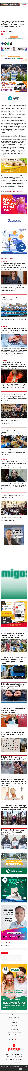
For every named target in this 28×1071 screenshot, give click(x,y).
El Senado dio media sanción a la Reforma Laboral (12, 497)
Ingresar (15, 1025)
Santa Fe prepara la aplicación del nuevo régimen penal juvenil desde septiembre (12, 686)
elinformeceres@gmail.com (14, 1035)
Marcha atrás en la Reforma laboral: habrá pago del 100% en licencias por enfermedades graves (13, 364)
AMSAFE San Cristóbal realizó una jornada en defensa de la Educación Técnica (13, 832)
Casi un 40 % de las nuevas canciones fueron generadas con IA (13, 758)
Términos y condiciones (14, 1020)
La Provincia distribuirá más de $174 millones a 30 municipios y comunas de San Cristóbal (13, 635)
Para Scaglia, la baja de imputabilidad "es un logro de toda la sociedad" (13, 464)
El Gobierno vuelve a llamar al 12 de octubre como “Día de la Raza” (13, 735)
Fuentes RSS (14, 1022)
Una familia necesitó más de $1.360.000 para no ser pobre (11, 432)
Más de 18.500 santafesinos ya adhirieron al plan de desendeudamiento (13, 710)
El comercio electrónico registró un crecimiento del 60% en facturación (14, 329)
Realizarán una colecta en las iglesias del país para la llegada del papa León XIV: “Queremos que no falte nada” (13, 782)
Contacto (14, 1015)
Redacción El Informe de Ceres (10, 34)
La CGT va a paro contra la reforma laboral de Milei (13, 299)
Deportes (7, 191)
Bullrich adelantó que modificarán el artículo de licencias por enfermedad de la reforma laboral (13, 266)
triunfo (21, 191)
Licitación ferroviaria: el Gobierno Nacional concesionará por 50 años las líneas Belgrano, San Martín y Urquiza (14, 661)
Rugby (17, 191)
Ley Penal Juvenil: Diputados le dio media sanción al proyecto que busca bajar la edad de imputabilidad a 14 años (14, 398)
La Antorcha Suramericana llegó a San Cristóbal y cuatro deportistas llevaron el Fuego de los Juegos (14, 808)
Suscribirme (4, 952)
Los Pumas (12, 191)
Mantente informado (8, 943)
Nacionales (4, 31)
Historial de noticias (14, 1017)
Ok (20, 1069)
